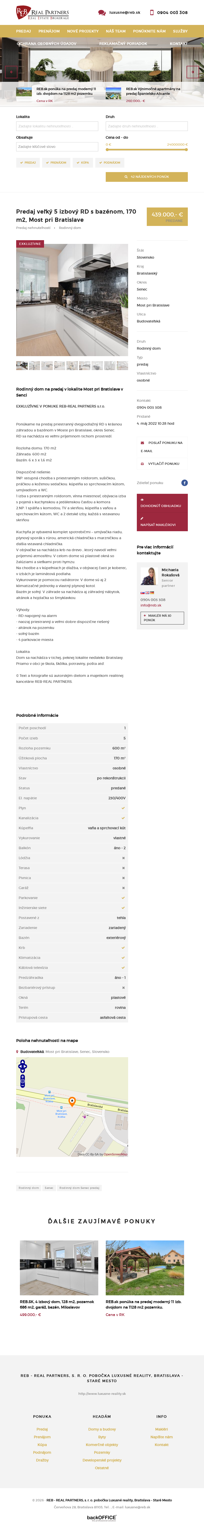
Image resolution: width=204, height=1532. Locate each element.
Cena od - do (117, 137)
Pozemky (102, 1452)
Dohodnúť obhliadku (161, 506)
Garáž (24, 888)
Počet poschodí (32, 728)
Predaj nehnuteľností (33, 228)
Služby (180, 31)
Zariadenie (28, 927)
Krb (22, 947)
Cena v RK (45, 101)
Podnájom (112, 162)
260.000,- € (135, 101)
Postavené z (29, 918)
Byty (102, 1437)
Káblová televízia (33, 967)
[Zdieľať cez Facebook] (184, 483)
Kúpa (85, 162)
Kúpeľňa (26, 828)
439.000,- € (167, 217)
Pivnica (25, 878)
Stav (22, 778)
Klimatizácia (29, 957)
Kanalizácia (28, 818)
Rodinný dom (70, 228)
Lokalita (23, 116)
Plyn (22, 808)
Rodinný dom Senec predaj (79, 1188)
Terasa (24, 868)
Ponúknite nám (149, 31)
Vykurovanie (29, 838)
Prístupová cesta (33, 1017)
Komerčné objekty (102, 1444)
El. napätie (28, 798)
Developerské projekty (102, 1460)
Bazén (24, 937)
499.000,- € (30, 1314)
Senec (49, 1188)
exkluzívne (30, 244)
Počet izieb (28, 738)
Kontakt (179, 43)
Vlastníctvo (28, 768)
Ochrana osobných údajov (46, 43)
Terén (23, 1007)
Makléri (161, 1429)
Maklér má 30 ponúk (157, 618)
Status (24, 788)
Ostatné (102, 1468)
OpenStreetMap (115, 1154)
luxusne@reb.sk (124, 12)
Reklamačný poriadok (123, 43)
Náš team (116, 31)
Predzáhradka (31, 977)
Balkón (25, 848)
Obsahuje (24, 137)
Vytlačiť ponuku (163, 464)
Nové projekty (83, 31)
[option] (102, 72)
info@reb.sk (151, 605)
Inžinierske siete (33, 908)
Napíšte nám (162, 1437)
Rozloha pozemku (35, 748)
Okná (23, 997)
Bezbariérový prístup (37, 987)
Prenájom (49, 31)
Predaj (23, 31)
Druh (110, 116)
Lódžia (24, 858)
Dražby (42, 1460)
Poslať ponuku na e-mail (162, 447)
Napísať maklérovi (158, 525)
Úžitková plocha (33, 758)
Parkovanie (28, 898)
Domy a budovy (102, 1429)
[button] (11, 72)
